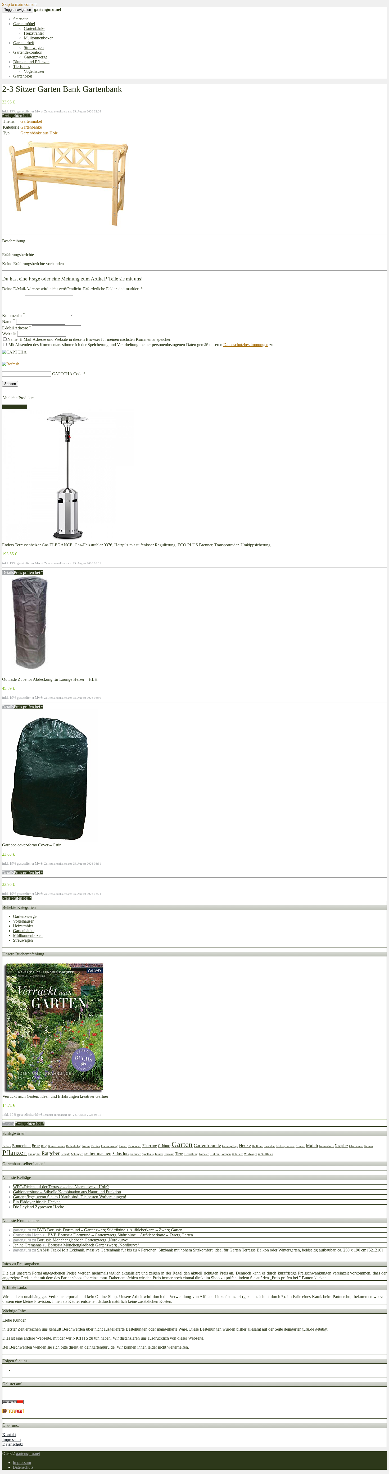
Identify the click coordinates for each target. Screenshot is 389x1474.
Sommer (135, 1154)
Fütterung (149, 1146)
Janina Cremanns (27, 1245)
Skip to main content (19, 4)
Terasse (159, 1154)
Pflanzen (14, 1152)
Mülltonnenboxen (38, 38)
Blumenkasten (56, 1146)
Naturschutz (326, 1146)
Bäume (86, 1146)
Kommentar (13, 315)
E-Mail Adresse (16, 328)
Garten (182, 1144)
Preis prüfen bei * (16, 116)
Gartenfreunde (207, 1145)
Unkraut (215, 1154)
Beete (36, 1146)
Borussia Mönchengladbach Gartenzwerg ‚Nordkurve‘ (82, 1240)
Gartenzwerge (35, 57)
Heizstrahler (34, 33)
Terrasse (169, 1154)
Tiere (179, 1153)
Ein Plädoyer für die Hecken (37, 1202)
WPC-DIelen (265, 1154)
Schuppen (77, 1154)
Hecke (245, 1145)
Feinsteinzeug (109, 1146)
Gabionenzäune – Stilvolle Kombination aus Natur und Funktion (67, 1192)
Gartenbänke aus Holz (39, 133)
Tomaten (204, 1154)
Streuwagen (34, 47)
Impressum (11, 1439)
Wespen (226, 1154)
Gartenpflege (230, 1146)
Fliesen (123, 1146)
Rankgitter (34, 1154)
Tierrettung (191, 1154)
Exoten (95, 1146)
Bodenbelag (73, 1146)
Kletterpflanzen (285, 1146)
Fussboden (134, 1146)
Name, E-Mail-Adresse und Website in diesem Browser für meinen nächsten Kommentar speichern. (90, 339)
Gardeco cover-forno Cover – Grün (31, 845)
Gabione (164, 1146)
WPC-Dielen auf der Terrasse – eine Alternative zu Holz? (61, 1187)
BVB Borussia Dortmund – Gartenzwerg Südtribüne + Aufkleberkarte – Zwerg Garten (109, 1230)
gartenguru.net (28, 1453)
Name (8, 321)
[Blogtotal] (13, 1411)
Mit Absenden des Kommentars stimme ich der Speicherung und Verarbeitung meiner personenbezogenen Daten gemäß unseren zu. (140, 344)
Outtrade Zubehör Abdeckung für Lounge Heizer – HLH (50, 679)
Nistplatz (341, 1146)
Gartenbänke (34, 28)
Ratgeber (51, 1153)
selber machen (97, 1153)
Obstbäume (356, 1146)
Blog (44, 1146)
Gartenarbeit (23, 42)
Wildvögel (250, 1154)
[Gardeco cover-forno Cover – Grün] (50, 840)
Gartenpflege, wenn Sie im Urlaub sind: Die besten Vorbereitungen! (69, 1197)
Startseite (20, 19)
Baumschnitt (21, 1146)
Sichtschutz (120, 1153)
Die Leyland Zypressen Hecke (38, 1207)
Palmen (368, 1146)
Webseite (9, 333)
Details (8, 572)
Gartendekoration (27, 52)
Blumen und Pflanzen (31, 62)
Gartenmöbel (24, 23)
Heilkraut (257, 1146)
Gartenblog (22, 76)
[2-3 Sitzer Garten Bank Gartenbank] (68, 229)
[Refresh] (10, 364)
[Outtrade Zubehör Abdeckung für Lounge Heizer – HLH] (29, 674)
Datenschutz (12, 1444)
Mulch (312, 1145)
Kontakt (9, 1434)
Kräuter (300, 1146)
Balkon (6, 1146)
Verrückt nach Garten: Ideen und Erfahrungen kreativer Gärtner (55, 1096)
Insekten (269, 1146)
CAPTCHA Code (67, 373)
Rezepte (65, 1154)
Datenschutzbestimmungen (245, 344)
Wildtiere (237, 1154)
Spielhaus (147, 1154)
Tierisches (21, 66)
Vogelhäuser (34, 71)
